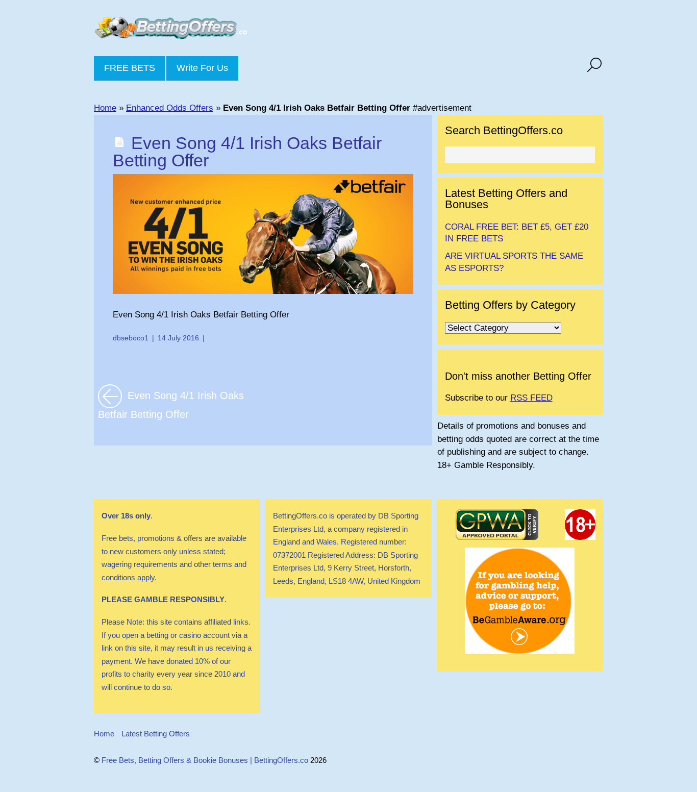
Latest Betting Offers (155, 733)
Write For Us (202, 68)
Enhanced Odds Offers (169, 108)
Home (105, 108)
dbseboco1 (130, 338)
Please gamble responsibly (163, 599)
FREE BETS (129, 68)
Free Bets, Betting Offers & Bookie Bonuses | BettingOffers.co (205, 760)
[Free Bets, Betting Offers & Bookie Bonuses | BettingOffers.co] (170, 32)
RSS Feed (531, 398)
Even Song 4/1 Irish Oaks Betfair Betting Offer (247, 151)
